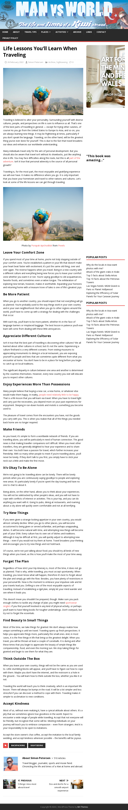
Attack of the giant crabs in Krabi (102, 271)
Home (5, 32)
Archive (77, 32)
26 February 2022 (15, 62)
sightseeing (36, 745)
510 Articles (60, 758)
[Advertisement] (107, 130)
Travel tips (30, 32)
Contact (101, 32)
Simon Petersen (35, 62)
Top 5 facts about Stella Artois (101, 275)
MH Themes (82, 807)
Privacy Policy (10, 38)
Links (89, 32)
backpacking (18, 745)
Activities (61, 32)
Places (44, 32)
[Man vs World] (64, 27)
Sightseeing (61, 62)
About (16, 32)
